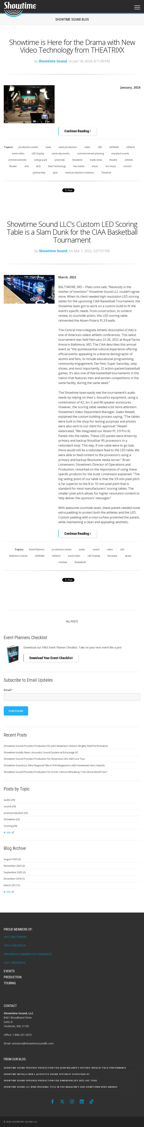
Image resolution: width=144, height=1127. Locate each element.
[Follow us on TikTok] (91, 1101)
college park (40, 159)
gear (55, 172)
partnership (39, 172)
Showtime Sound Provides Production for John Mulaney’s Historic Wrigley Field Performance (56, 746)
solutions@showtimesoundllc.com (33, 1043)
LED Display (38, 153)
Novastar (112, 555)
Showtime (77, 159)
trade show (96, 159)
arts (27, 166)
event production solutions (79, 172)
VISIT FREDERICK (14, 962)
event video (18, 153)
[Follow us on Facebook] (52, 1101)
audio (82, 549)
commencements (17, 159)
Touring (10, 826)
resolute (62, 562)
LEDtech (130, 147)
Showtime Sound (53, 61)
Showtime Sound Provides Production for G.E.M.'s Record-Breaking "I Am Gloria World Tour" (56, 772)
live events (78, 166)
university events (60, 153)
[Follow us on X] (62, 1101)
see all (10, 832)
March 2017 (12, 885)
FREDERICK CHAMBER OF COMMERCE (28, 954)
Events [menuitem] (9, 971)
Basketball (80, 562)
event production (67, 147)
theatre (113, 159)
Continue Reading (77, 131)
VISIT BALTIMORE (15, 937)
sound (96, 549)
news (48, 147)
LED (100, 147)
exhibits (129, 159)
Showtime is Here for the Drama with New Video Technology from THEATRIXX (72, 46)
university (60, 159)
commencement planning (90, 153)
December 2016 (14, 878)
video (87, 147)
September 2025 (15, 872)
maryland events (120, 153)
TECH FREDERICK (15, 945)
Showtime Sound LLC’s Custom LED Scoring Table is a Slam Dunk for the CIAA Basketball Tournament (72, 232)
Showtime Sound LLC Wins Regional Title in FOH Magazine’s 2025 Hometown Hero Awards (54, 765)
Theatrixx (106, 172)
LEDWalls (114, 147)
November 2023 (14, 865)
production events (28, 147)
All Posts (72, 621)
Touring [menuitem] (10, 983)
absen (128, 555)
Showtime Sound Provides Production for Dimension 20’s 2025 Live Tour (44, 758)
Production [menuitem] (13, 977)
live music (111, 166)
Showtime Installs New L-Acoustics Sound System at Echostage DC (41, 752)
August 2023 (12, 859)
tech (38, 166)
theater (13, 166)
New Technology (57, 166)
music (95, 166)
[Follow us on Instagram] (72, 1101)
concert (127, 166)
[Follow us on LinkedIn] (82, 1101)
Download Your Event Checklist (51, 658)
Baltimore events (18, 555)
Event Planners (36, 549)
